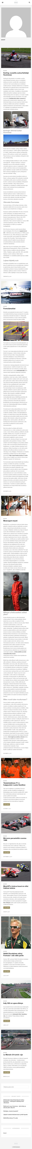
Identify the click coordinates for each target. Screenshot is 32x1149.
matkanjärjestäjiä (20, 370)
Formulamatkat (9, 308)
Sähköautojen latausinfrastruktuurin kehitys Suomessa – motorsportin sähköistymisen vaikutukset (13, 1101)
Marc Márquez (6, 902)
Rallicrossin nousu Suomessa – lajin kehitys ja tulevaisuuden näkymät (14, 1106)
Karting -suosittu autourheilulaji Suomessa (16, 74)
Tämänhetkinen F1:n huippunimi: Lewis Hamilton (14, 784)
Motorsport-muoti (10, 520)
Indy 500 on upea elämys (13, 1003)
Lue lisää (7, 805)
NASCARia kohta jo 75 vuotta (10, 1118)
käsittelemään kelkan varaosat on (17, 98)
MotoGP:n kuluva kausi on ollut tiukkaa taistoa (15, 887)
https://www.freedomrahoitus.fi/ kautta (18, 455)
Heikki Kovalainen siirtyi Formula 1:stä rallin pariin (13, 954)
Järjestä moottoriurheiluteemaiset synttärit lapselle (15, 1114)
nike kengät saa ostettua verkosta (16, 737)
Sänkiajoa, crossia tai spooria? (10, 1111)
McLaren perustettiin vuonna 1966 (14, 839)
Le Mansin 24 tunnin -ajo (13, 1054)
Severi (5, 70)
